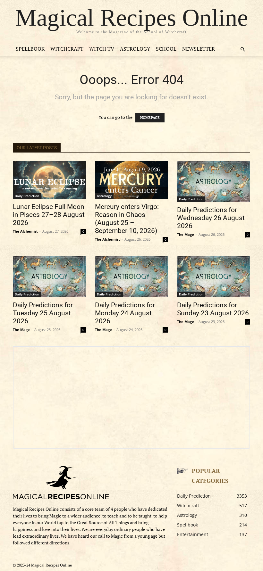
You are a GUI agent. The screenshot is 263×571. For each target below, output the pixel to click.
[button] (242, 49)
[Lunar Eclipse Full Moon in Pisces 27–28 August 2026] (49, 180)
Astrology (135, 48)
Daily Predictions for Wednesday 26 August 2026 (211, 218)
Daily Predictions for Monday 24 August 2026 (125, 313)
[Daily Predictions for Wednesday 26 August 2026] (213, 181)
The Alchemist (25, 231)
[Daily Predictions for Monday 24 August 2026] (131, 276)
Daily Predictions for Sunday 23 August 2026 (213, 309)
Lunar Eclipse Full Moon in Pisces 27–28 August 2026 (49, 215)
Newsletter (198, 48)
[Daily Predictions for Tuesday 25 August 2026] (49, 276)
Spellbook (30, 48)
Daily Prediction (27, 196)
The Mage (185, 234)
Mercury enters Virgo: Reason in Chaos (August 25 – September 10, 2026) (127, 219)
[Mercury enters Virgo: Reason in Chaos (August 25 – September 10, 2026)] (131, 180)
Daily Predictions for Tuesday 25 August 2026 (43, 313)
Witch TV (101, 48)
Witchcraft (66, 48)
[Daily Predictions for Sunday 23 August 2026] (213, 276)
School (166, 48)
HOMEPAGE (150, 117)
